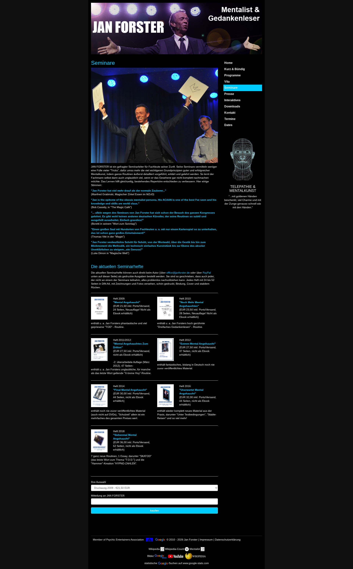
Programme (232, 75)
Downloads (232, 106)
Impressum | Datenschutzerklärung (220, 539)
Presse (229, 93)
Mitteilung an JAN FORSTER (107, 495)
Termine (230, 118)
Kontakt (229, 112)
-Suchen (173, 563)
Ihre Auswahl (98, 482)
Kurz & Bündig (234, 69)
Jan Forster (190, 539)
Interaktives (232, 100)
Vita (227, 81)
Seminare (231, 87)
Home (228, 62)
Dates (228, 125)
